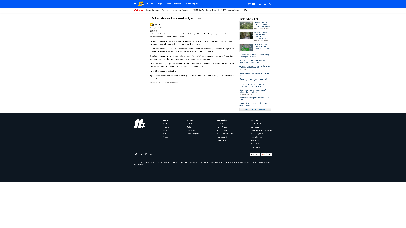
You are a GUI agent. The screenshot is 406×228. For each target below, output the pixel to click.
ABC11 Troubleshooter (225, 134)
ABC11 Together (257, 134)
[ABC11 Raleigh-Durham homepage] (141, 3)
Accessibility (255, 144)
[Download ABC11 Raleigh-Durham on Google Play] (266, 154)
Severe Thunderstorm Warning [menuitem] (157, 10)
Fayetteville (178, 4)
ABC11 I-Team (222, 130)
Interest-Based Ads (204, 162)
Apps (165, 140)
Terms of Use (193, 162)
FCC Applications (230, 162)
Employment (255, 147)
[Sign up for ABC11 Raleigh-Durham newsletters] (151, 154)
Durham (168, 4)
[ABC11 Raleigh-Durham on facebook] (136, 154)
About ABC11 (256, 123)
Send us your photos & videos (261, 130)
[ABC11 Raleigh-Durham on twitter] (141, 154)
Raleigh (159, 4)
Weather (166, 127)
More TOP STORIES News (255, 109)
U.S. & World (221, 123)
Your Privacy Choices (149, 162)
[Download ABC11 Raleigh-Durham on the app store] (255, 154)
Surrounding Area (192, 4)
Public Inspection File (217, 162)
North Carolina (222, 127)
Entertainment (222, 137)
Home (165, 123)
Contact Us (255, 127)
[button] (135, 3)
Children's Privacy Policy (164, 162)
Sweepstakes (221, 140)
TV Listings (255, 140)
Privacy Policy (138, 162)
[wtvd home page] (139, 123)
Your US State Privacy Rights (180, 162)
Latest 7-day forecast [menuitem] (180, 10)
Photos (165, 137)
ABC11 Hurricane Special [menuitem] (230, 10)
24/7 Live (149, 4)
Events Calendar (256, 137)
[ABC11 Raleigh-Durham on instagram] (146, 154)
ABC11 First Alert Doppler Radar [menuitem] (204, 10)
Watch (165, 134)
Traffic (165, 130)
